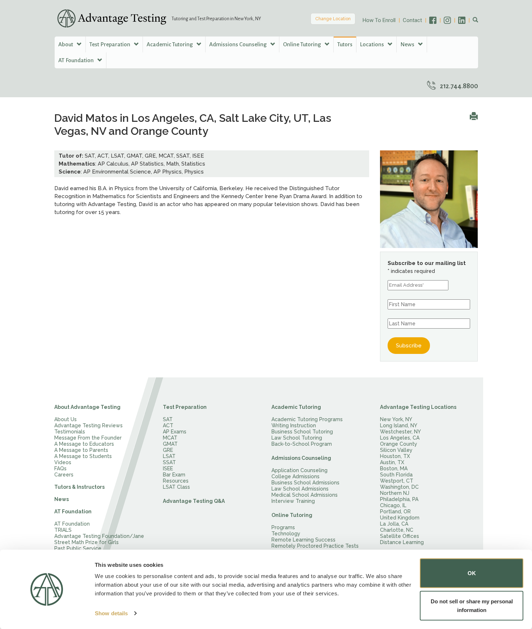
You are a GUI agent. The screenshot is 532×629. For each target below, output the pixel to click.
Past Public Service (77, 548)
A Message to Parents (81, 450)
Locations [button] (372, 44)
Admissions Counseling (301, 458)
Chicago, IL (393, 505)
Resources (176, 481)
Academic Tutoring (296, 407)
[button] (475, 20)
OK (472, 573)
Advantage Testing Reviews (88, 425)
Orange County (398, 444)
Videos (62, 462)
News (61, 499)
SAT (168, 419)
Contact (412, 20)
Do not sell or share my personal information (472, 605)
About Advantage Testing (87, 407)
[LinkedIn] (465, 20)
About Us (65, 419)
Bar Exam (174, 475)
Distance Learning (402, 542)
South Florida (396, 475)
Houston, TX (395, 456)
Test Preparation (185, 407)
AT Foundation (73, 511)
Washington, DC (399, 487)
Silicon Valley (396, 450)
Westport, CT (396, 481)
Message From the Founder (88, 438)
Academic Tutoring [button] (170, 44)
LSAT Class (176, 487)
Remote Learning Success (303, 540)
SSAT (169, 462)
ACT (168, 425)
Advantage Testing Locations (418, 407)
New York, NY (396, 419)
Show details (111, 613)
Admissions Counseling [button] (238, 44)
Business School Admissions (305, 482)
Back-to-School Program (301, 444)
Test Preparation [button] (110, 44)
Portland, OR (395, 511)
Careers (63, 475)
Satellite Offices (399, 536)
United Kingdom (399, 518)
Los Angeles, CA (399, 438)
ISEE (168, 468)
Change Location (333, 18)
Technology (285, 533)
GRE (168, 450)
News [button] (407, 44)
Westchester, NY (400, 432)
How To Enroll (379, 20)
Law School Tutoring (296, 438)
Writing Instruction (293, 425)
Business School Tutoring (302, 432)
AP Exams (174, 432)
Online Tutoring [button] (302, 44)
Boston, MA (394, 468)
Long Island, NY (398, 425)
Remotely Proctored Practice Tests (315, 546)
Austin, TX (392, 462)
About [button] (66, 44)
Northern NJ (394, 493)
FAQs (60, 468)
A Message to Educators (84, 444)
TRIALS (63, 530)
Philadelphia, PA (399, 499)
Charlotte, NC (396, 530)
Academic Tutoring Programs (307, 419)
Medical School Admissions (304, 495)
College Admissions (295, 476)
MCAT (170, 438)
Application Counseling (299, 470)
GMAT (170, 444)
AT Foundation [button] (76, 60)
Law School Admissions (300, 489)
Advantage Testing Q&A (194, 501)
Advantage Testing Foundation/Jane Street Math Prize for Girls (99, 539)
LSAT (169, 456)
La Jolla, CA (394, 524)
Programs (283, 527)
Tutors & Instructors (79, 487)
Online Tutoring (291, 515)
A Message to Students (83, 456)
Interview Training (293, 501)
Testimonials (69, 432)
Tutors (344, 44)
